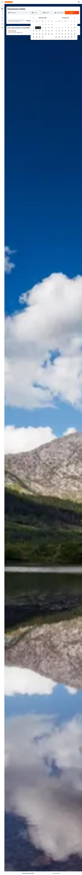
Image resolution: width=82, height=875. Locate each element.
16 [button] (42, 30)
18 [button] (48, 30)
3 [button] (45, 24)
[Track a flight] (2, 20)
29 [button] (39, 37)
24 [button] (45, 34)
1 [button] (39, 24)
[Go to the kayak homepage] (9, 2)
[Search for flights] (2, 6)
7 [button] (36, 27)
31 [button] (74, 37)
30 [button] (42, 37)
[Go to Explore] (2, 17)
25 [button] (48, 34)
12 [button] (51, 27)
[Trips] (2, 24)
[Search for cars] (2, 11)
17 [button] (45, 30)
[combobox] (20, 12)
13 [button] (33, 30)
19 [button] (51, 30)
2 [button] (42, 24)
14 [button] (36, 30)
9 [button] (42, 27)
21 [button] (36, 34)
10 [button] (45, 27)
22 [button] (39, 34)
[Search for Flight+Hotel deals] (2, 14)
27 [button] (33, 37)
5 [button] (59, 27)
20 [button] (33, 34)
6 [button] (33, 27)
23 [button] (42, 34)
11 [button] (48, 27)
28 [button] (36, 37)
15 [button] (39, 30)
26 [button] (51, 34)
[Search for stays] (2, 8)
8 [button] (39, 27)
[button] (2, 2)
